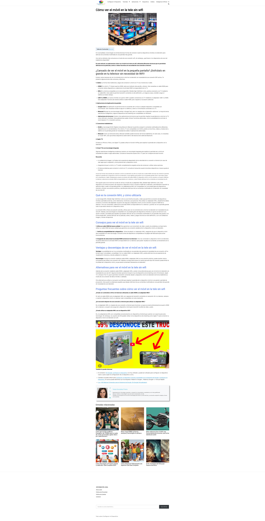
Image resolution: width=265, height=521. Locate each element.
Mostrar (111, 49)
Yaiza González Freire (120, 389)
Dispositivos (145, 1)
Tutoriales (125, 1)
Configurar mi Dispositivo (114, 1)
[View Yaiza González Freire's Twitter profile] (110, 391)
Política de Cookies (101, 494)
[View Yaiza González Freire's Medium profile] (110, 398)
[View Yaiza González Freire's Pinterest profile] (110, 394)
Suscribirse (164, 506)
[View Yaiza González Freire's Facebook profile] (110, 388)
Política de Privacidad (101, 492)
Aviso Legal (99, 489)
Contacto (98, 496)
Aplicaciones (135, 1)
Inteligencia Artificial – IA (162, 1)
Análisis (152, 1)
